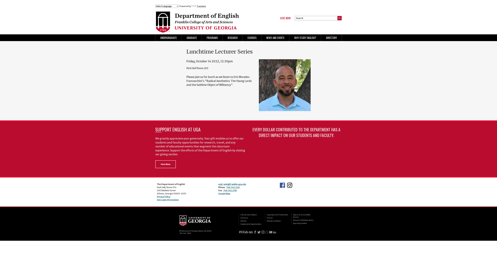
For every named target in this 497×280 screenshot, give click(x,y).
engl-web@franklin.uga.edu (232, 184)
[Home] (207, 19)
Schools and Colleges (248, 215)
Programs (212, 38)
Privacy (270, 218)
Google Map (224, 193)
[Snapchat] (266, 232)
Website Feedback (274, 221)
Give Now (285, 18)
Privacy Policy (163, 196)
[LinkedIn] (274, 232)
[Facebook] (255, 232)
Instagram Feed (289, 185)
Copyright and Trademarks (277, 215)
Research (233, 38)
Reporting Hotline (300, 223)
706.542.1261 (233, 187)
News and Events (275, 38)
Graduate (192, 38)
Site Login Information (168, 199)
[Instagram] (263, 232)
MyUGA (243, 221)
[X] (259, 232)
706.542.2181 (230, 190)
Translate (201, 6)
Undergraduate (168, 38)
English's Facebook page (282, 185)
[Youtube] (270, 232)
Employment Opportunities (250, 224)
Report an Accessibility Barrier (301, 216)
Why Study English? (305, 38)
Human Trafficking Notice (303, 220)
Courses (252, 38)
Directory (331, 38)
